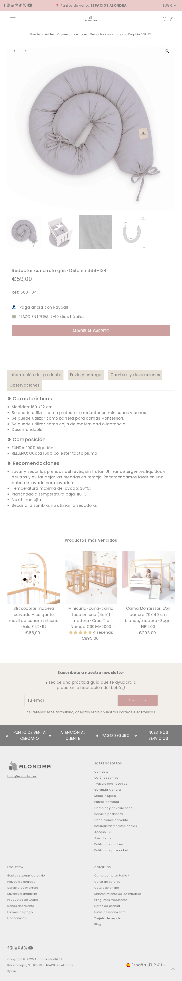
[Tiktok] (20, 5)
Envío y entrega (85, 374)
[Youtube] (30, 5)
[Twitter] (24, 5)
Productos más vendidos (91, 540)
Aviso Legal (103, 838)
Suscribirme (138, 700)
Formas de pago (20, 912)
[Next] (25, 51)
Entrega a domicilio (22, 894)
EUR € (168, 5)
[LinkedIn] (12, 5)
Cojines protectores (72, 34)
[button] (81, 632)
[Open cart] (172, 19)
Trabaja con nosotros (110, 784)
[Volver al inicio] (173, 968)
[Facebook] (5, 5)
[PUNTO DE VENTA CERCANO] (7, 735)
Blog (97, 924)
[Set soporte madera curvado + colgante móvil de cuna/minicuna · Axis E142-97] (33, 577)
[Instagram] (8, 5)
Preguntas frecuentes (111, 900)
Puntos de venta (106, 802)
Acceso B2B (103, 832)
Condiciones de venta (111, 820)
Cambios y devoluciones (135, 374)
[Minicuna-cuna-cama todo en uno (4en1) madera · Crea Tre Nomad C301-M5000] (91, 577)
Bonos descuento (20, 906)
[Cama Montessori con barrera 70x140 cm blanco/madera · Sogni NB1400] (148, 577)
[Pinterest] (16, 5)
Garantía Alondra (107, 790)
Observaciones (25, 385)
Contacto (101, 772)
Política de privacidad (111, 850)
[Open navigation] (27, 19)
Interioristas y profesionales (115, 826)
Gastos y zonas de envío (26, 875)
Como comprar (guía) (111, 875)
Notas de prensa (107, 906)
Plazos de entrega (21, 882)
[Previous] (15, 51)
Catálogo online (106, 888)
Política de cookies (109, 844)
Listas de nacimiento (110, 912)
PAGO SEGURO (116, 735)
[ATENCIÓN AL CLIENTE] (50, 736)
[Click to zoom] (167, 51)
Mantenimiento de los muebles (118, 894)
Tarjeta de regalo (107, 918)
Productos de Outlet (22, 900)
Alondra (35, 34)
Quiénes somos (106, 778)
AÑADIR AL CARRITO (90, 331)
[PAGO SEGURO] (97, 735)
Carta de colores (107, 882)
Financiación (17, 918)
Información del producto (35, 374)
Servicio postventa (108, 814)
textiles (49, 34)
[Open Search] (165, 19)
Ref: (15, 292)
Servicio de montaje (22, 888)
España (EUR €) (146, 965)
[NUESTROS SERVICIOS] (136, 736)
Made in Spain (105, 796)
